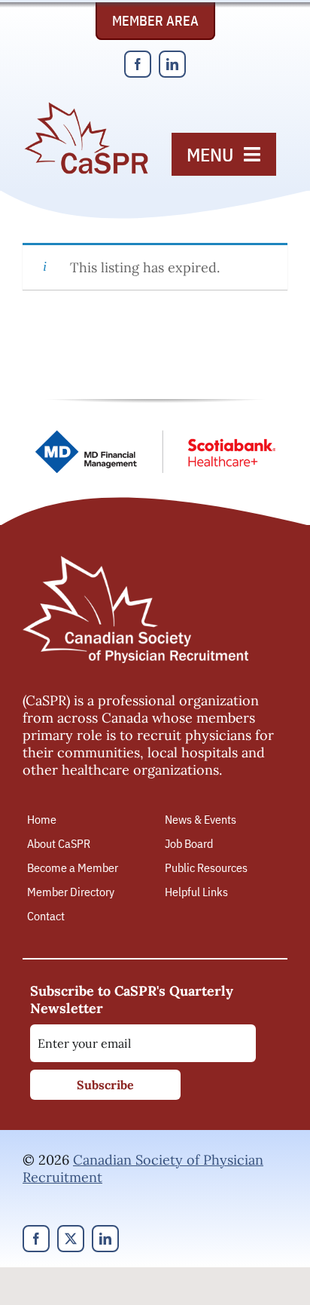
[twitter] (70, 1238)
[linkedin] (172, 64)
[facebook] (137, 64)
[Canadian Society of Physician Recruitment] (86, 106)
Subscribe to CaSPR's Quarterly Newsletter (131, 999)
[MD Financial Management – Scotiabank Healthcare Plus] (155, 436)
